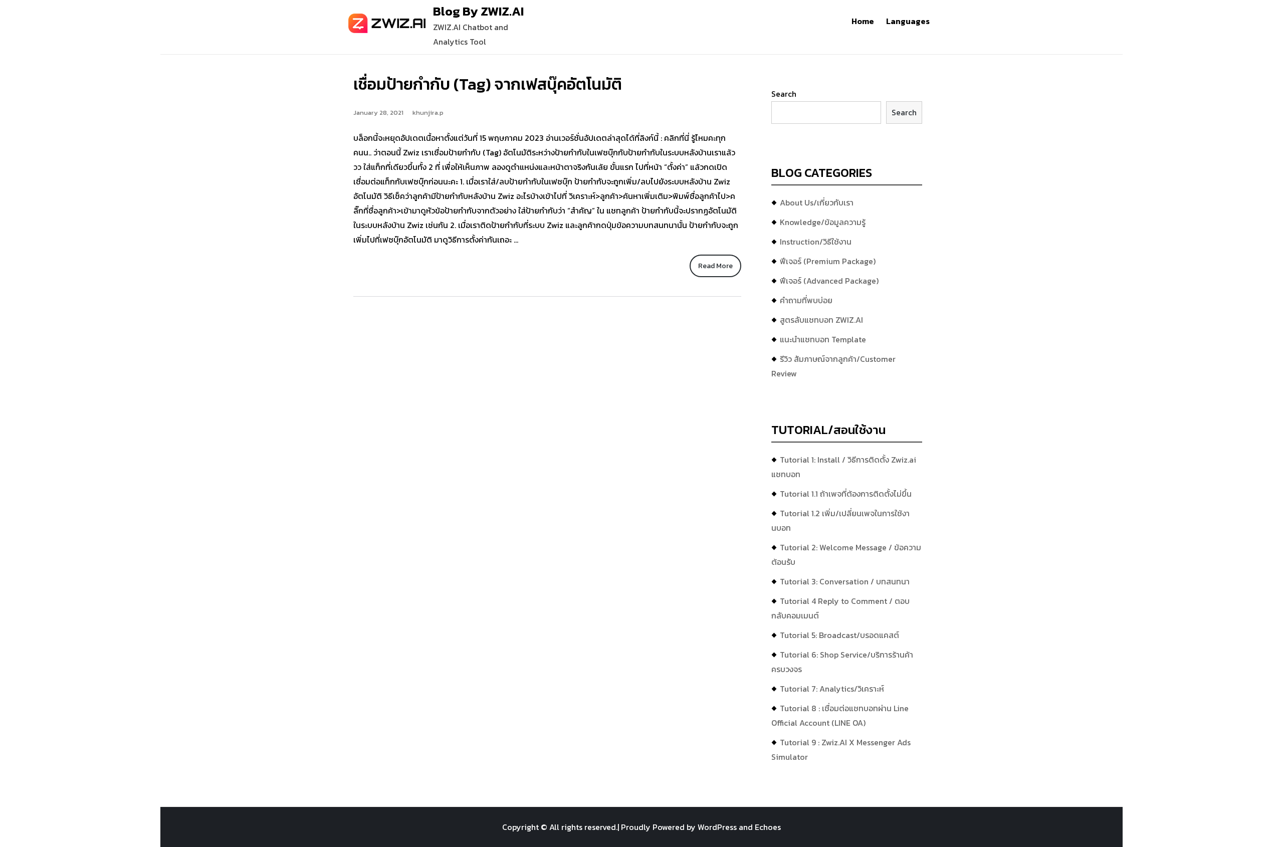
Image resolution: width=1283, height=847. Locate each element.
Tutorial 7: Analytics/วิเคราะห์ (832, 689)
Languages (908, 21)
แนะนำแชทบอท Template (823, 339)
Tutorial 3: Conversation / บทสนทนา (845, 581)
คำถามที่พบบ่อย (806, 300)
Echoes (768, 827)
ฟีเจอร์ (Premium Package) (828, 261)
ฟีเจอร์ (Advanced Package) (829, 281)
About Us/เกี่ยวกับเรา (816, 202)
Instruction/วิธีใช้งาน (815, 242)
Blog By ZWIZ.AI (478, 11)
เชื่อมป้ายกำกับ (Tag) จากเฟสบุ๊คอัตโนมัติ (487, 84)
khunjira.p (428, 112)
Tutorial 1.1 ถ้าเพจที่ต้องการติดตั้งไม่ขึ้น (846, 494)
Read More (715, 266)
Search (783, 94)
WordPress (717, 827)
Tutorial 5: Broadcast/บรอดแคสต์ (839, 635)
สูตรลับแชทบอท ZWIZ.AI (821, 320)
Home (862, 21)
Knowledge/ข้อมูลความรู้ (823, 222)
